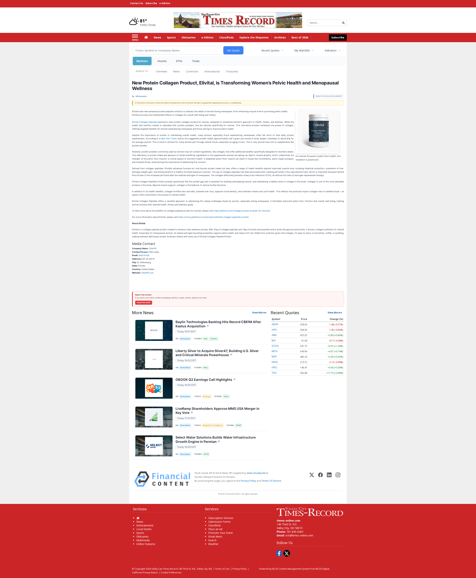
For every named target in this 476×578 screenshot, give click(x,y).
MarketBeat (185, 339)
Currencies (192, 71)
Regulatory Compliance (213, 425)
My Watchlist (302, 50)
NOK (205, 339)
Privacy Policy (248, 480)
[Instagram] (338, 479)
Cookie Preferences (171, 572)
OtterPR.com (147, 272)
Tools (196, 61)
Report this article (143, 302)
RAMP (238, 425)
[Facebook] (320, 479)
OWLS (226, 396)
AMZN (275, 324)
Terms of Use (222, 568)
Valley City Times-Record (165, 568)
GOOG (275, 345)
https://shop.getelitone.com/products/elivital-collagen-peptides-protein (213, 217)
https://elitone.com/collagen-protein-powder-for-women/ (242, 210)
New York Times (169, 138)
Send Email (144, 255)
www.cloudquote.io (257, 473)
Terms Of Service (271, 480)
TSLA (274, 372)
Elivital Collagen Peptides (144, 122)
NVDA (275, 362)
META (274, 351)
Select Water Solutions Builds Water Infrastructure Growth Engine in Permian (216, 439)
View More (258, 312)
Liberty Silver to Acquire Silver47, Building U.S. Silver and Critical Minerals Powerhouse (217, 353)
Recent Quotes (270, 50)
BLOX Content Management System (291, 568)
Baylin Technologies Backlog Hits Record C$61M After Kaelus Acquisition (218, 324)
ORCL (274, 367)
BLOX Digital (322, 568)
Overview (161, 71)
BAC (274, 340)
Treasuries (232, 71)
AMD (274, 335)
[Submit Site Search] (343, 23)
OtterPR (152, 248)
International (212, 71)
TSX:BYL (213, 339)
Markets (142, 61)
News (176, 71)
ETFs (179, 61)
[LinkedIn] (329, 479)
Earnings (206, 396)
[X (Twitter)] (312, 479)
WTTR (206, 454)
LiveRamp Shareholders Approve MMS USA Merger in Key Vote (217, 411)
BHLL (206, 368)
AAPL (274, 329)
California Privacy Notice (145, 572)
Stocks (162, 61)
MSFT (274, 356)
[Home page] (238, 20)
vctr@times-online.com (299, 535)
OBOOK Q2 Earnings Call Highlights (206, 380)
